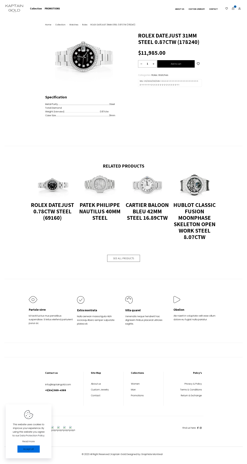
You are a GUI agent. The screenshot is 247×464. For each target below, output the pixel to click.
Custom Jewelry (100, 390)
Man (133, 390)
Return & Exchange (191, 395)
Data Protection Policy (32, 435)
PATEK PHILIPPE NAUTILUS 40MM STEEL (99, 211)
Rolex (84, 24)
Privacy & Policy (193, 384)
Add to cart (176, 63)
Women (135, 384)
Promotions (137, 395)
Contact (95, 395)
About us (96, 384)
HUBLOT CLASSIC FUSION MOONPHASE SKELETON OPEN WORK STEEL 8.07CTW (194, 221)
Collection (60, 24)
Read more (28, 441)
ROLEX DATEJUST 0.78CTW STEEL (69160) (52, 211)
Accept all (28, 449)
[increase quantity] (153, 64)
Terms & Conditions (191, 390)
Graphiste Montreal (152, 454)
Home (48, 24)
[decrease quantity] (141, 64)
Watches (73, 24)
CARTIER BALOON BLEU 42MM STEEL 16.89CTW (147, 211)
